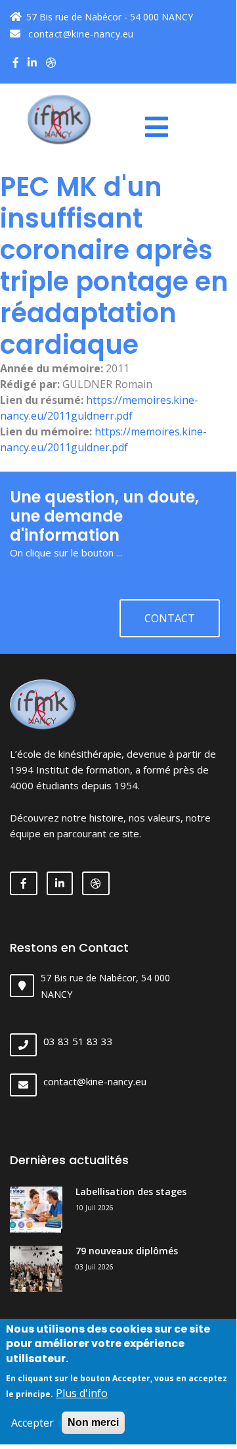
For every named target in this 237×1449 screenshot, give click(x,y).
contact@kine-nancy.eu (80, 34)
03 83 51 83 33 (78, 1041)
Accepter (32, 1422)
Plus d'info (82, 1393)
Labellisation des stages (130, 1191)
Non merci (93, 1422)
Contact (169, 618)
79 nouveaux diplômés (126, 1250)
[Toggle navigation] (161, 127)
